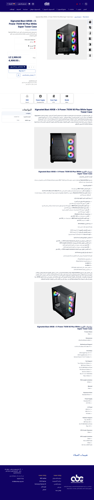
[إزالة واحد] (33, 67)
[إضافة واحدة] (28, 67)
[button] (86, 4)
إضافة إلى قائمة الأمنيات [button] (28, 75)
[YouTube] (77, 4)
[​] (82, 4)
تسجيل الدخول (22, 4)
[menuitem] (85, 9)
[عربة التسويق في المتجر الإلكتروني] (33, 4)
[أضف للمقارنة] (18, 75)
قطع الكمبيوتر (77, 17)
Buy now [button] (21, 71)
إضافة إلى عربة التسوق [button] (16, 67)
